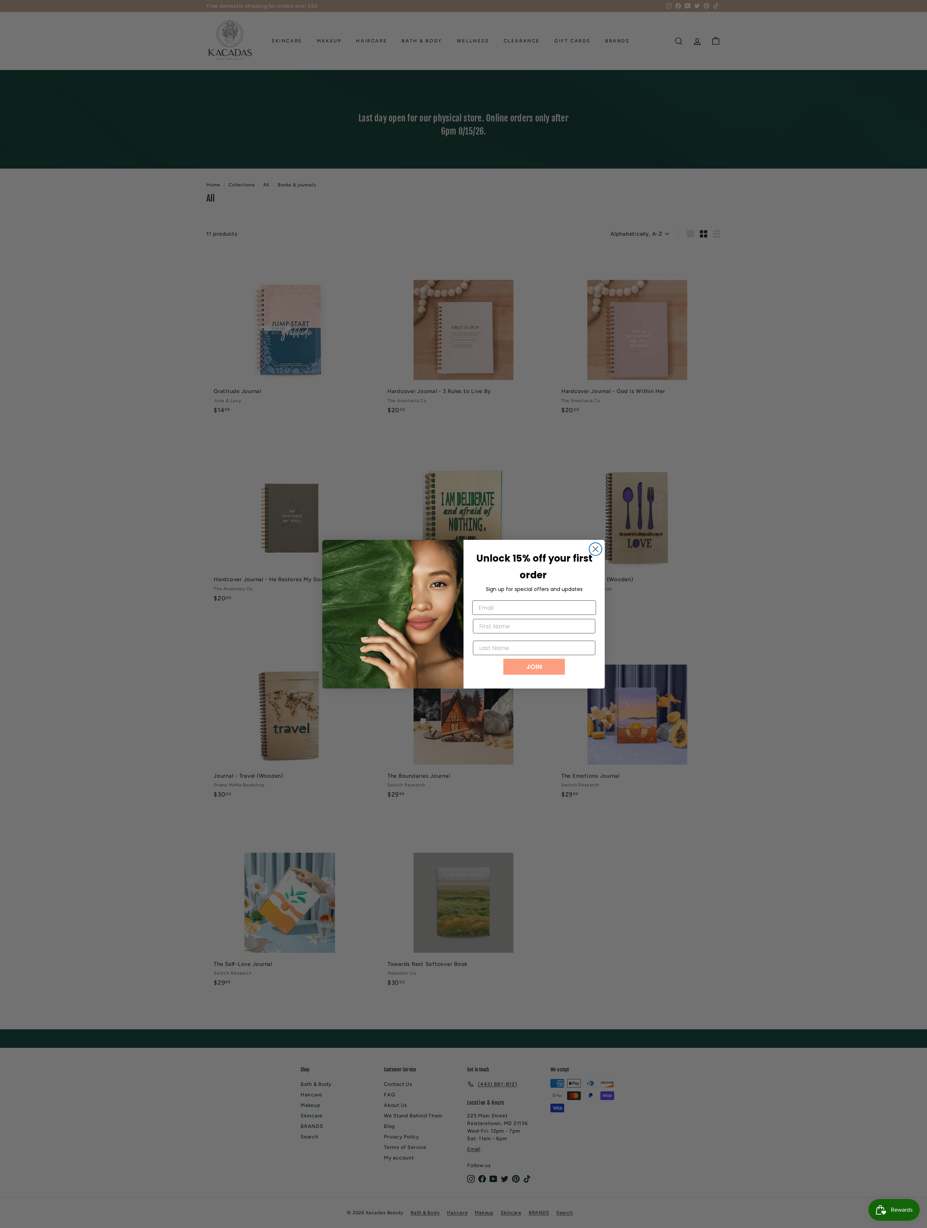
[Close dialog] (595, 549)
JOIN (534, 666)
